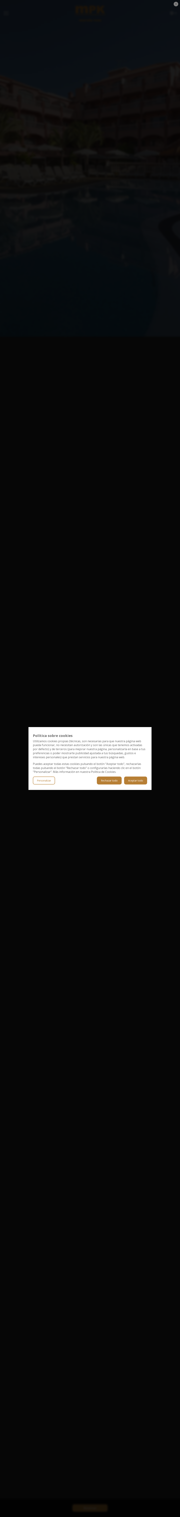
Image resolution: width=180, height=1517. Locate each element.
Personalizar (44, 780)
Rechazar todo (109, 780)
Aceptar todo (135, 780)
